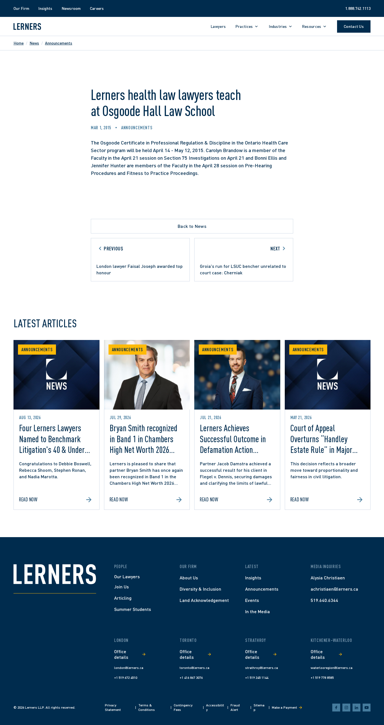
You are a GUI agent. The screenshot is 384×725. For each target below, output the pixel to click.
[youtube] (367, 707)
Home (18, 43)
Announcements (58, 43)
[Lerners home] (27, 26)
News (34, 43)
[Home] (54, 574)
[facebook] (336, 707)
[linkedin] (356, 707)
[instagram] (346, 707)
